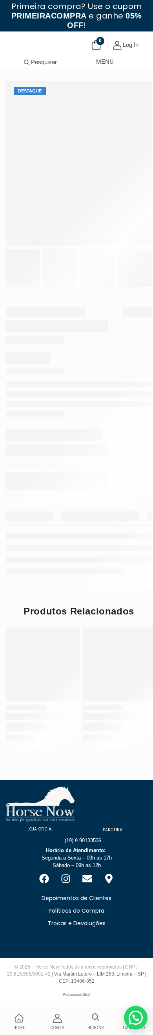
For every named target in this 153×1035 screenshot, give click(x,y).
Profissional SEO (76, 994)
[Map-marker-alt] (109, 879)
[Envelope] (87, 879)
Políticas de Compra (76, 911)
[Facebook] (44, 879)
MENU (105, 61)
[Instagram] (66, 879)
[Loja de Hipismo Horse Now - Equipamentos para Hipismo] (23, 41)
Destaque (30, 91)
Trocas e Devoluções (77, 923)
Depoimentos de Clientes (76, 898)
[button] (136, 1017)
